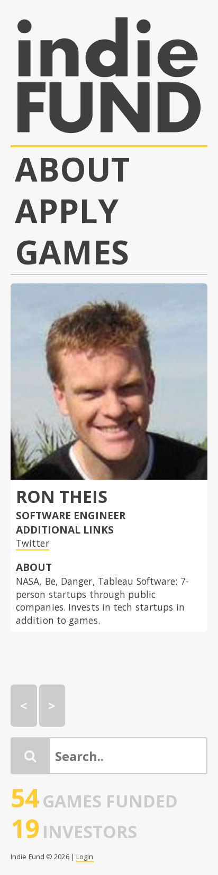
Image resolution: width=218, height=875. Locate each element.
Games (72, 252)
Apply (67, 211)
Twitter (32, 543)
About (72, 169)
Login (85, 856)
